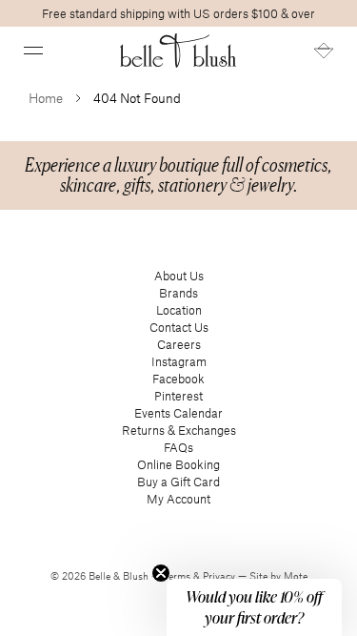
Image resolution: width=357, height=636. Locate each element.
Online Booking (178, 464)
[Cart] (323, 50)
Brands (178, 292)
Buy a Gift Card (178, 481)
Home (46, 98)
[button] (33, 50)
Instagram (179, 361)
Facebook (178, 378)
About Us (179, 275)
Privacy (220, 576)
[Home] (178, 50)
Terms (178, 576)
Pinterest (178, 395)
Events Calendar (178, 413)
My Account (178, 498)
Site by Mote (278, 576)
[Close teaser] (160, 573)
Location (179, 310)
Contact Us (178, 327)
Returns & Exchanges (179, 430)
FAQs (178, 447)
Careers (179, 344)
